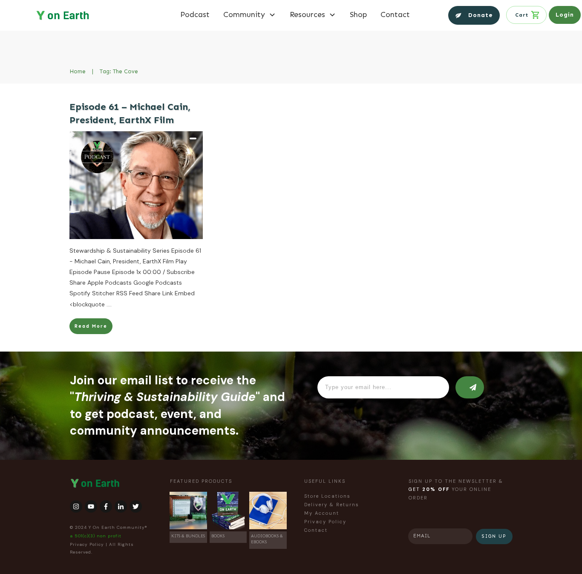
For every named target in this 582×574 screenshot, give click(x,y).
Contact (316, 530)
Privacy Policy (87, 544)
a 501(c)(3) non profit (95, 536)
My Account (321, 513)
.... (109, 304)
